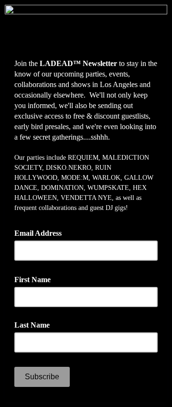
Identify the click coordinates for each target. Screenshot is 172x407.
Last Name (32, 325)
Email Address (41, 232)
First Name (35, 279)
